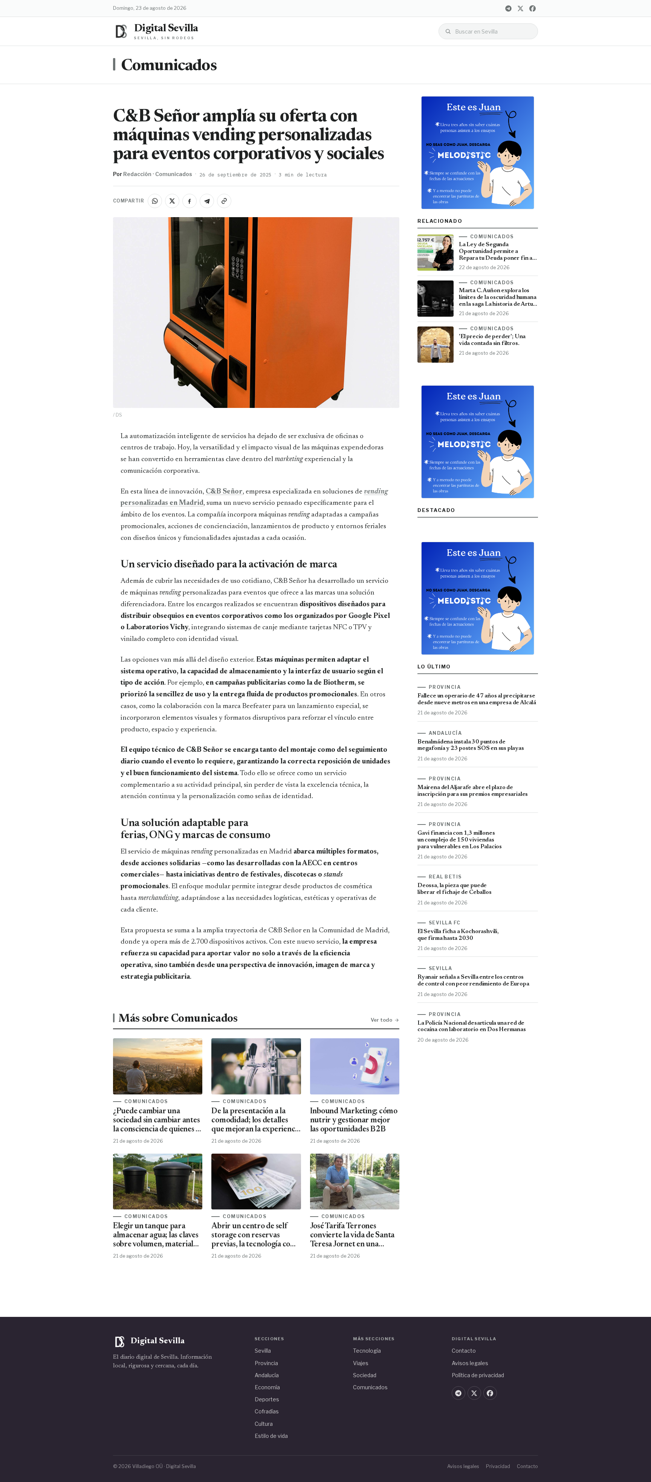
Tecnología (367, 1350)
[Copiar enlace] (224, 201)
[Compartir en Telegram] (207, 201)
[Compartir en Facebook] (189, 201)
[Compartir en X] (172, 201)
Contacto (464, 1350)
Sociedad (364, 1375)
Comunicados (169, 66)
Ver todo (381, 1020)
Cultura (264, 1424)
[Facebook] (532, 8)
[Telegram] (508, 8)
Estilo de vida (271, 1436)
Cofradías (267, 1411)
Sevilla (263, 1350)
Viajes (360, 1363)
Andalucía (267, 1375)
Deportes (267, 1399)
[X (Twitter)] (520, 8)
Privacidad (498, 1466)
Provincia (266, 1363)
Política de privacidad (478, 1375)
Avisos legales (470, 1363)
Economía (267, 1387)
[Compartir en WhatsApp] (155, 201)
